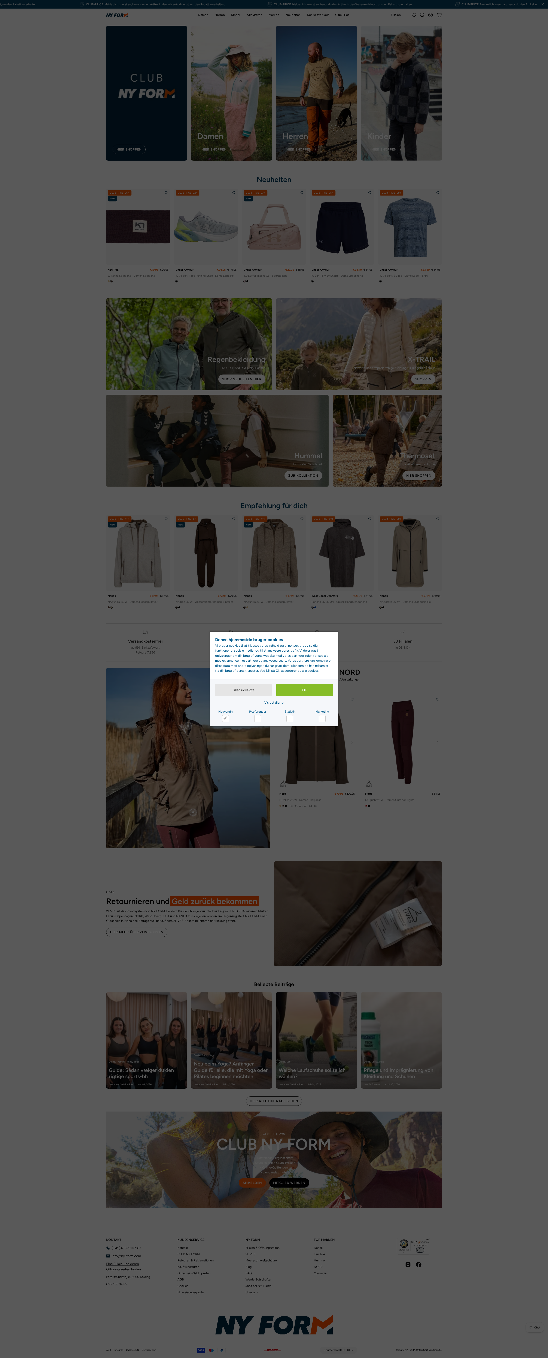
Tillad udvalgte (243, 690)
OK (304, 690)
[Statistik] (289, 718)
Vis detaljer (272, 702)
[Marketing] (322, 718)
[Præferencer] (257, 718)
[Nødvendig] (225, 718)
